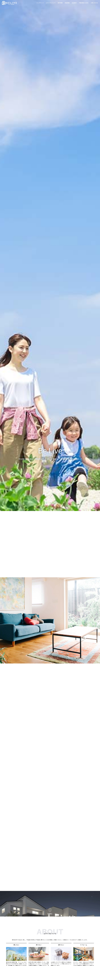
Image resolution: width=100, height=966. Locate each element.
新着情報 (67, 3)
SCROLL (50, 963)
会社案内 (74, 3)
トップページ (40, 3)
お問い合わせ (94, 3)
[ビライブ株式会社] (9, 3)
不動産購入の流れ (84, 3)
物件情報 (60, 3)
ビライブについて (51, 3)
